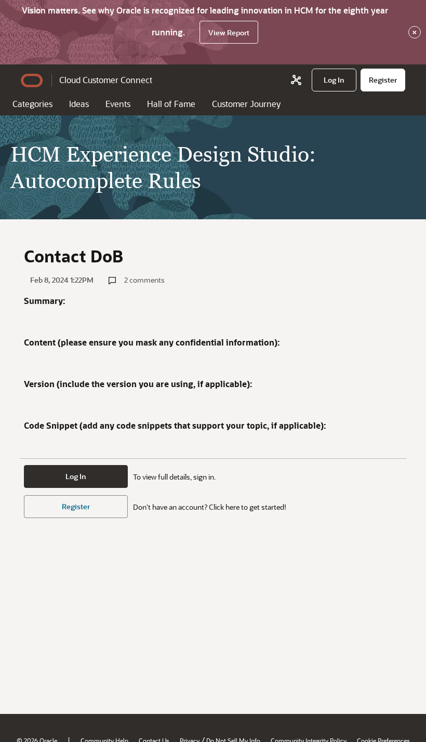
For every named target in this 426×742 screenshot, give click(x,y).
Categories (32, 103)
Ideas (79, 103)
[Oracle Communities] (296, 80)
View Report (228, 32)
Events (117, 103)
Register (76, 506)
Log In (75, 476)
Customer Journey (246, 103)
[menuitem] (334, 80)
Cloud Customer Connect (105, 79)
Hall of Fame (171, 103)
